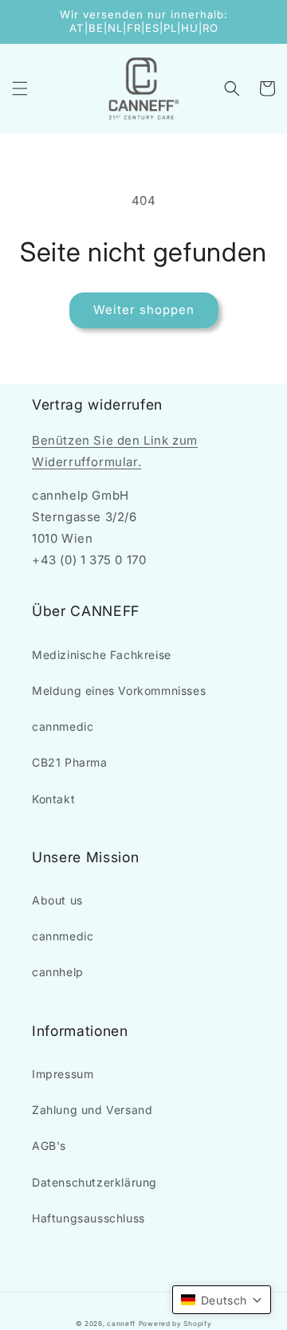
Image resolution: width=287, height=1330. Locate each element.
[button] (19, 88)
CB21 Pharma (70, 762)
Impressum (62, 1074)
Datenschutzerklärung (94, 1182)
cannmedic (62, 726)
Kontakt (53, 799)
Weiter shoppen (144, 309)
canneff (121, 1324)
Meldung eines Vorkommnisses (119, 690)
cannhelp (58, 972)
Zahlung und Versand (92, 1109)
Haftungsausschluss (88, 1218)
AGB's (49, 1145)
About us (57, 900)
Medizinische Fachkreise (101, 654)
